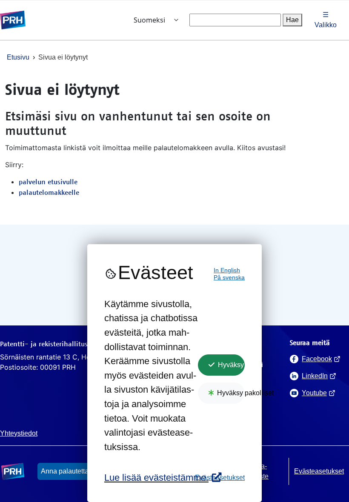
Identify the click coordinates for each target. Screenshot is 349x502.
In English (227, 270)
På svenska (229, 277)
